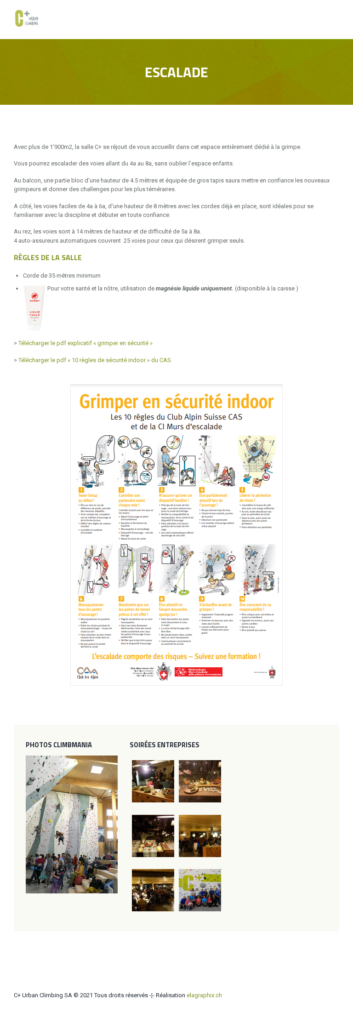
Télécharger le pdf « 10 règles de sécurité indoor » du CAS (94, 360)
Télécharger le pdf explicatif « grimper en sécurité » (85, 343)
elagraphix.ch (204, 995)
